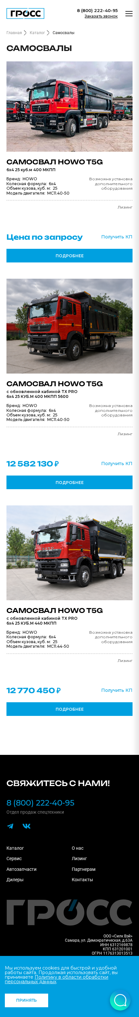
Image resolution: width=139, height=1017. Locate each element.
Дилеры (15, 879)
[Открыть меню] (129, 13)
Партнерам (83, 869)
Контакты (82, 879)
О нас (77, 848)
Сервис (14, 858)
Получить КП (117, 237)
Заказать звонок (101, 16)
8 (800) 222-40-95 (97, 10)
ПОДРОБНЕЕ (70, 255)
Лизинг (79, 858)
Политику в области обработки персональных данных (56, 979)
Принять (26, 1000)
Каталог (15, 848)
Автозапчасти (21, 869)
